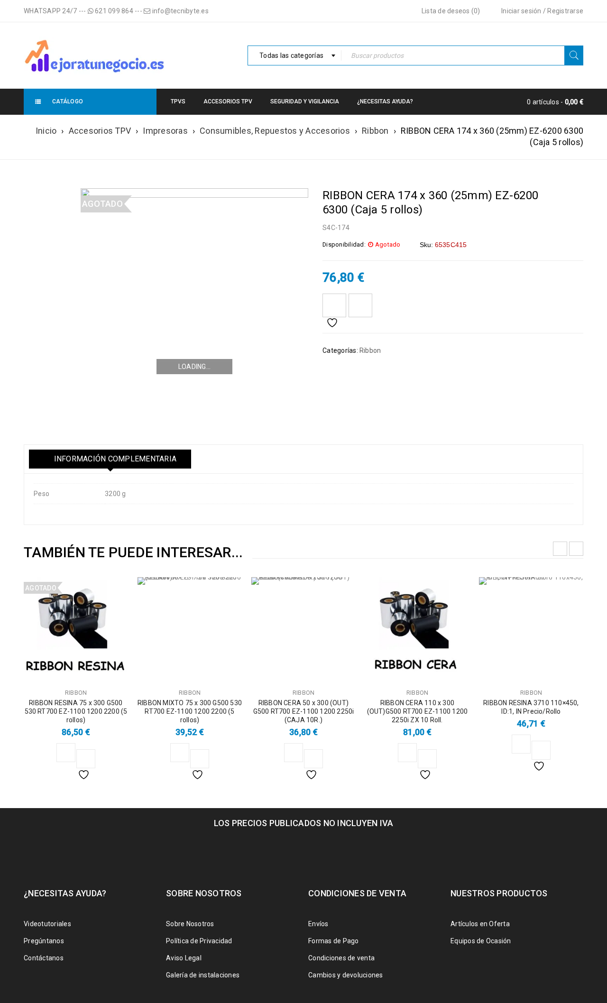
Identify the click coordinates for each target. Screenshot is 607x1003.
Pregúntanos (44, 941)
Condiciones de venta (341, 958)
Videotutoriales (47, 924)
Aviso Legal (184, 958)
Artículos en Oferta (480, 924)
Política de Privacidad (199, 941)
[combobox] (294, 55)
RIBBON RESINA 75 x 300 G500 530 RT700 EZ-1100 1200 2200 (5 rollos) (76, 711)
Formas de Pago (333, 941)
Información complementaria (114, 458)
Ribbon (375, 131)
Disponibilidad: (344, 244)
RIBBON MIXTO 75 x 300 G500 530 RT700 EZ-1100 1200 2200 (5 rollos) (190, 711)
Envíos (318, 924)
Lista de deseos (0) (450, 11)
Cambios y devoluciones (345, 975)
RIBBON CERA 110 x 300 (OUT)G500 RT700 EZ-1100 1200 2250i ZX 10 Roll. (417, 711)
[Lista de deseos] (334, 305)
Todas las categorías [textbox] (291, 55)
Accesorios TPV (100, 131)
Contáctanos (44, 958)
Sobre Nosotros (190, 924)
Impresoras (165, 131)
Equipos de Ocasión (481, 941)
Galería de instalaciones (202, 975)
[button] (179, 752)
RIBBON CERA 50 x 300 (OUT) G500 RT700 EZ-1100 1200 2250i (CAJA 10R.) (303, 711)
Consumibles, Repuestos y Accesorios (275, 131)
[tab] (110, 459)
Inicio (46, 131)
